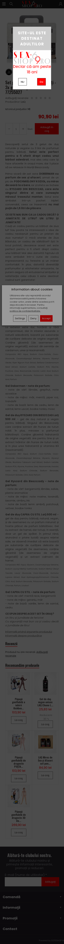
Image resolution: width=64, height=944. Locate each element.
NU (22, 82)
